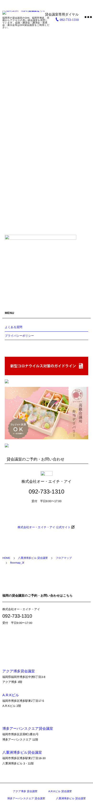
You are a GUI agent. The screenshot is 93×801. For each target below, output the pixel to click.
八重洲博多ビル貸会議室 (22, 753)
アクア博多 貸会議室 (25, 791)
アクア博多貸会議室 (18, 671)
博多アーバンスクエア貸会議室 (27, 729)
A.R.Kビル (10, 695)
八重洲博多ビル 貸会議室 (71, 798)
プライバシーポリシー (19, 335)
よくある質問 (13, 327)
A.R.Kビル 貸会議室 (60, 791)
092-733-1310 (69, 20)
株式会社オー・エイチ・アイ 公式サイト (44, 527)
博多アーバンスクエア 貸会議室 (26, 798)
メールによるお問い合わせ (46, 515)
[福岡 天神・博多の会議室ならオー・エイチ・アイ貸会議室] (26, 13)
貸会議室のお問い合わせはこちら (30, 641)
